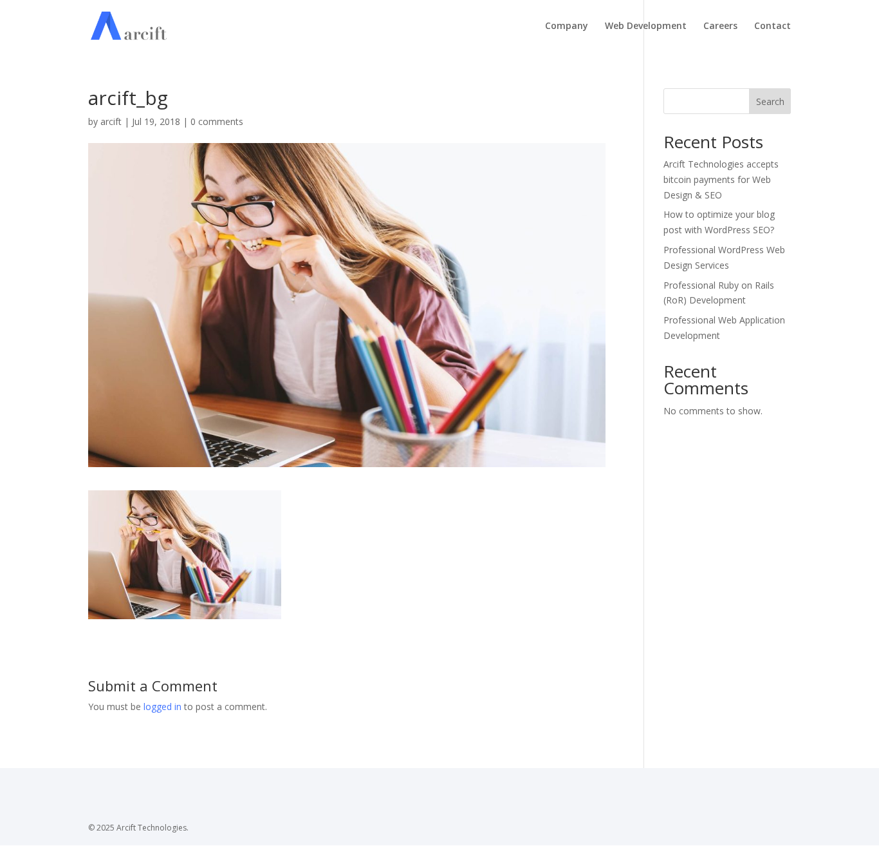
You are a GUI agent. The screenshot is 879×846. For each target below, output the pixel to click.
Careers (720, 26)
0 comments (216, 121)
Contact (772, 26)
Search (770, 101)
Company (566, 26)
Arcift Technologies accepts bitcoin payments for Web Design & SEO (721, 179)
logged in (162, 706)
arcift (111, 121)
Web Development (646, 26)
